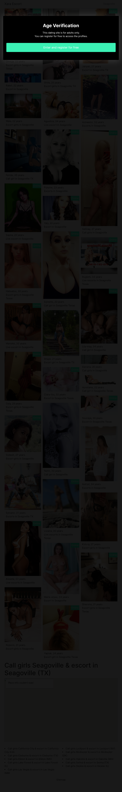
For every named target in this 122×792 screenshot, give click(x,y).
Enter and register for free (61, 47)
